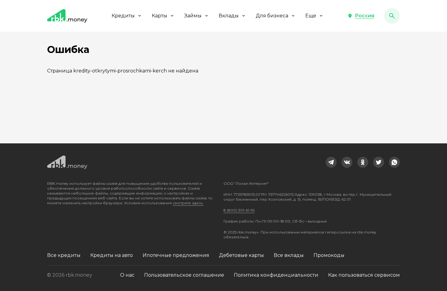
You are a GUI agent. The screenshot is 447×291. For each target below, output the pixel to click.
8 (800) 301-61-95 (239, 210)
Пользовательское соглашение (184, 275)
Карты (159, 16)
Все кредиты (64, 255)
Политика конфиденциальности (276, 275)
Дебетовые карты (241, 255)
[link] (331, 162)
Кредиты (123, 16)
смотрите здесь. (188, 203)
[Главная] (67, 16)
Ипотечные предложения (176, 255)
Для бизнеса (272, 16)
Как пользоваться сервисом (364, 275)
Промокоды (329, 255)
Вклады (229, 16)
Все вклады (289, 255)
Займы (193, 16)
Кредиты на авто (111, 255)
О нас (127, 275)
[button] (361, 16)
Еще (310, 16)
